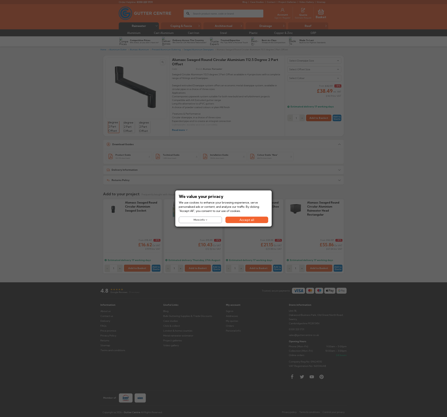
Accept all (246, 220)
